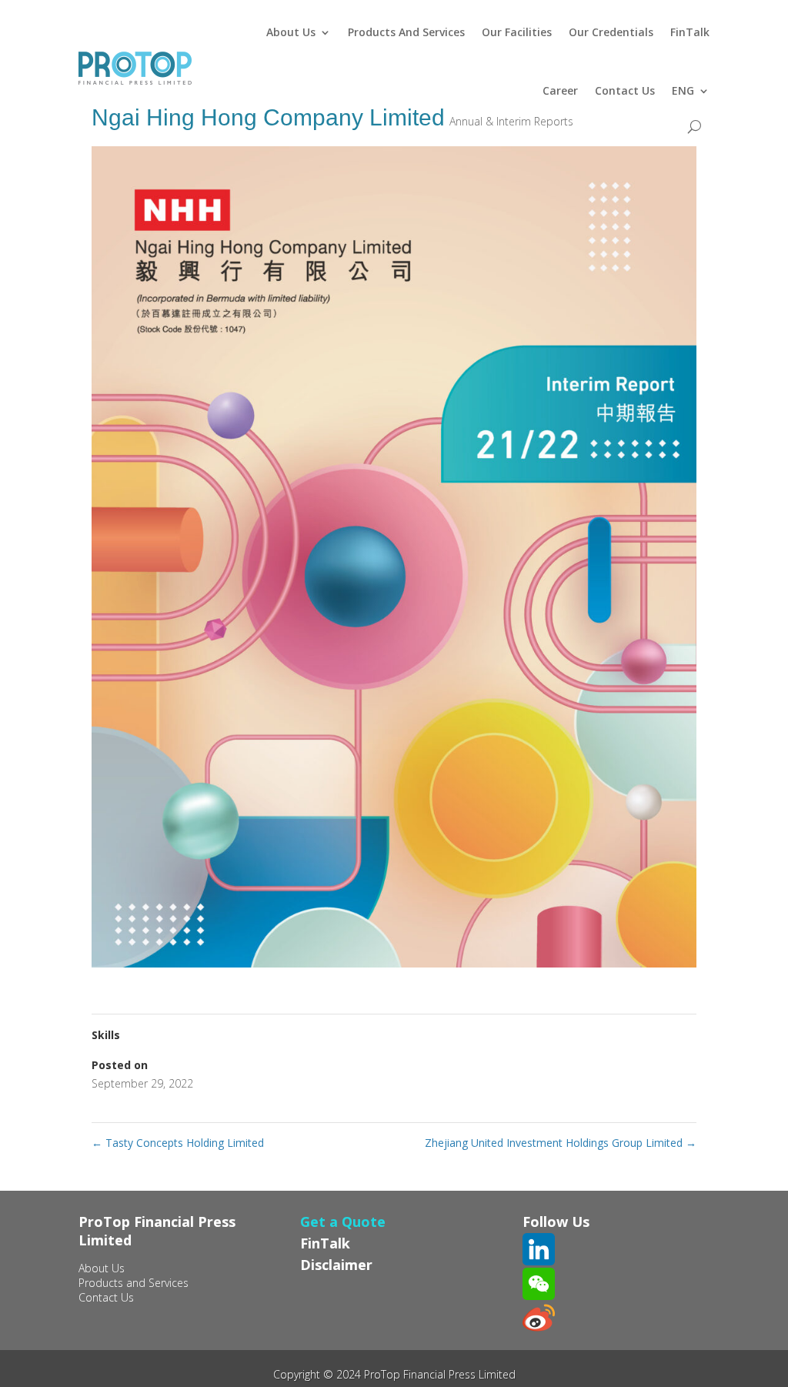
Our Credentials (611, 32)
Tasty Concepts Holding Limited (178, 1142)
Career (560, 90)
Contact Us (625, 90)
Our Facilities (517, 32)
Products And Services (406, 32)
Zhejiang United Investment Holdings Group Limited (560, 1142)
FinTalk (690, 32)
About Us (291, 32)
